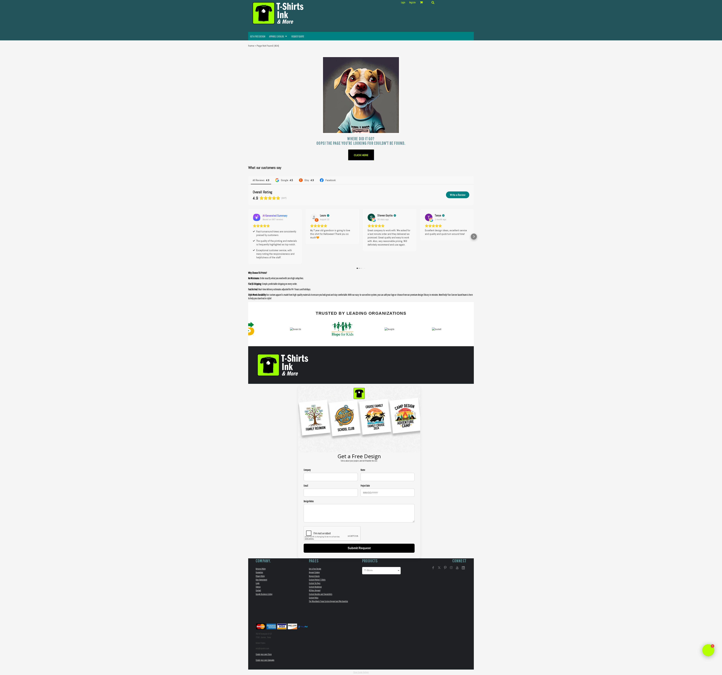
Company (307, 470)
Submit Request (359, 548)
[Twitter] (439, 567)
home (251, 46)
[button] (432, 2)
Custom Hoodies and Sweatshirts (320, 594)
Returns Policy (261, 569)
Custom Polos (313, 597)
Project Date (365, 485)
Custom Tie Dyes (314, 583)
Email (306, 485)
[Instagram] (451, 567)
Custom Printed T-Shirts (317, 579)
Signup (258, 587)
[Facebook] (433, 567)
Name (363, 470)
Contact (258, 590)
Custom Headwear (315, 587)
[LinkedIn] (463, 567)
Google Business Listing (264, 594)
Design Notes (309, 501)
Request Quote (314, 576)
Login (403, 2)
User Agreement (261, 579)
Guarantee (259, 572)
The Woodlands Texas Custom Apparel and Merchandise (328, 601)
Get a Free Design (315, 569)
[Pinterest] (445, 567)
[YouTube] (457, 567)
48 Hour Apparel (314, 590)
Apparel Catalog (314, 572)
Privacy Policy (260, 576)
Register (412, 2)
